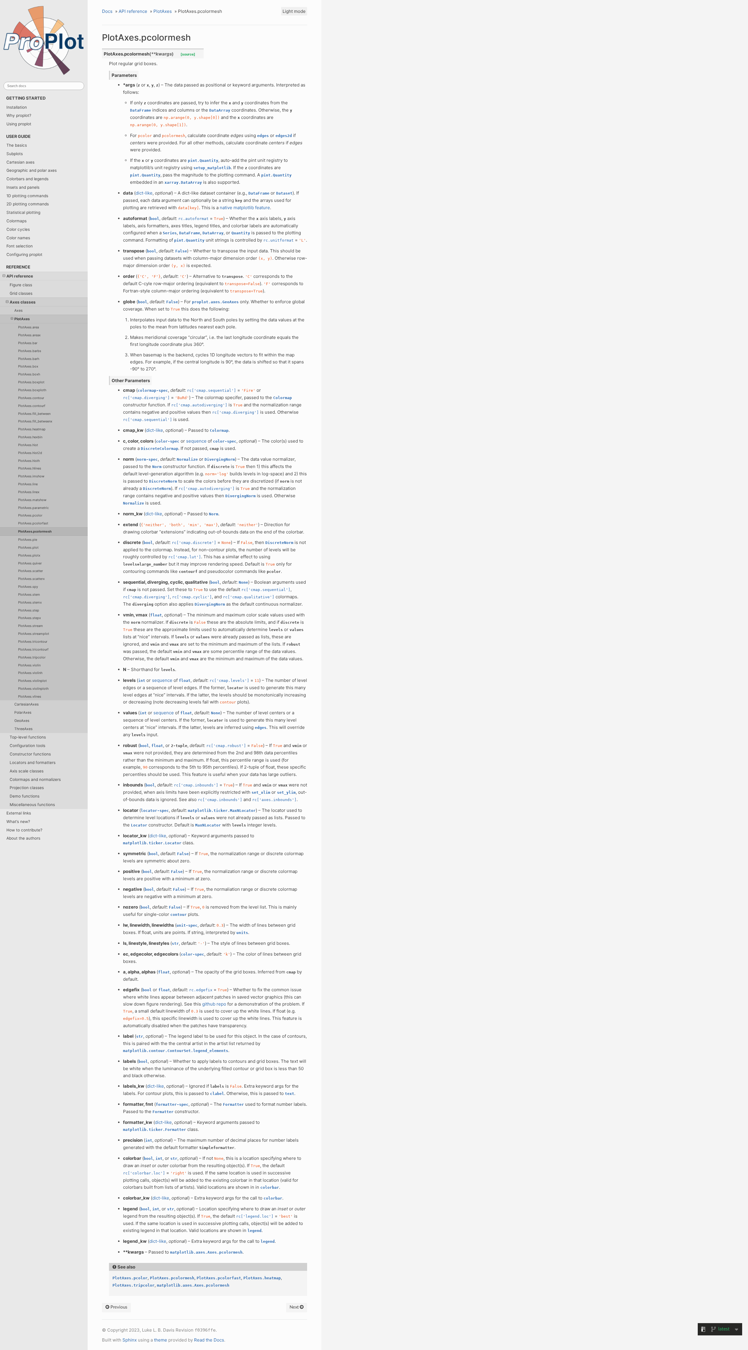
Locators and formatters (33, 762)
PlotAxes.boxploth (32, 390)
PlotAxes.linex (28, 492)
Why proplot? (18, 115)
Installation (16, 107)
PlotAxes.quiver (30, 563)
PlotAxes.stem (29, 594)
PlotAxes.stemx (30, 602)
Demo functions (24, 796)
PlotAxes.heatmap (32, 429)
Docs (107, 11)
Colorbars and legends (27, 178)
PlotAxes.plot (28, 547)
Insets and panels (22, 187)
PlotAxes (22, 319)
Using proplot (18, 124)
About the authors (23, 838)
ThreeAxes (23, 729)
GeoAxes (21, 720)
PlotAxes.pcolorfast (33, 523)
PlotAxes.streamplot (33, 634)
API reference (19, 276)
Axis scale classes (27, 771)
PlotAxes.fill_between (34, 414)
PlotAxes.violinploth (33, 689)
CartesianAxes (26, 704)
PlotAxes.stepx (29, 618)
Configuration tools (27, 745)
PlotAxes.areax (29, 335)
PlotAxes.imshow (31, 476)
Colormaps (16, 221)
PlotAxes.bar (27, 343)
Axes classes (23, 302)
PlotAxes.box (28, 366)
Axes (18, 310)
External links (18, 813)
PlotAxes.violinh (30, 673)
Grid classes (21, 293)
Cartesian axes (20, 162)
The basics (16, 145)
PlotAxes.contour (31, 398)
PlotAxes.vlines (29, 696)
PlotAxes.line (28, 484)
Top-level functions (28, 737)
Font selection (19, 246)
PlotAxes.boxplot (31, 382)
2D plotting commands (27, 204)
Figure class (21, 285)
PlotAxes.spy (28, 587)
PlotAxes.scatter (30, 571)
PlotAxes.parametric (33, 508)
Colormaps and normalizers (35, 779)
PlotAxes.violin (29, 665)
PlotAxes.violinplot (32, 681)
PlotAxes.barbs (29, 351)
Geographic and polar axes (31, 170)
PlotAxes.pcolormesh (35, 531)
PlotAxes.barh (28, 359)
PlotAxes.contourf (31, 406)
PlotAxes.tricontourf (33, 649)
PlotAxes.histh (29, 461)
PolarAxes (22, 712)
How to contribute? (24, 830)
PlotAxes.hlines (29, 468)
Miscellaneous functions (32, 804)
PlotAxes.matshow (32, 500)
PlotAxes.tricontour (32, 642)
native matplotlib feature (245, 207)
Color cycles (18, 229)
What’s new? (18, 821)
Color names (18, 237)
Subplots (14, 153)
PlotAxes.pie (27, 540)
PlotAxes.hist (28, 445)
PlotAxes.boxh (29, 374)
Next (295, 1307)
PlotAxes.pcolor (30, 515)
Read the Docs (209, 1340)
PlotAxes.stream (30, 626)
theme (160, 1340)
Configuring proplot (24, 254)
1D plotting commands (27, 195)
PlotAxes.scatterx (31, 579)
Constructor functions (30, 754)
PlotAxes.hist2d (30, 453)
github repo (214, 1004)
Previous (118, 1307)
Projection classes (27, 787)
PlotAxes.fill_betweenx (35, 421)
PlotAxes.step (28, 610)
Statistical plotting (23, 212)
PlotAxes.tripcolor (32, 657)
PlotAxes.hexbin (30, 437)
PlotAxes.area (28, 327)
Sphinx (129, 1340)
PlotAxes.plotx (29, 555)
